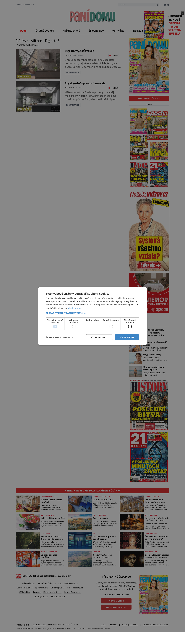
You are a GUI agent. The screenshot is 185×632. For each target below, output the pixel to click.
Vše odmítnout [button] (99, 337)
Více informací (74, 308)
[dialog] (92, 316)
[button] (92, 313)
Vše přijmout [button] (127, 337)
